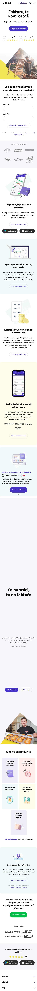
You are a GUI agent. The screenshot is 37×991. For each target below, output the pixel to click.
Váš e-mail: (6, 104)
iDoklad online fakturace (6, 3)
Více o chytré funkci (18, 224)
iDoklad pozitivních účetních (18, 888)
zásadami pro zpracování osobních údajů (24, 134)
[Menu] (34, 3)
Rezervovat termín (18, 490)
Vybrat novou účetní (18, 880)
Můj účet (24, 3)
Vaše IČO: (6, 114)
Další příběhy (25, 690)
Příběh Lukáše (11, 690)
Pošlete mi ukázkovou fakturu (18, 125)
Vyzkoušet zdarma (18, 915)
